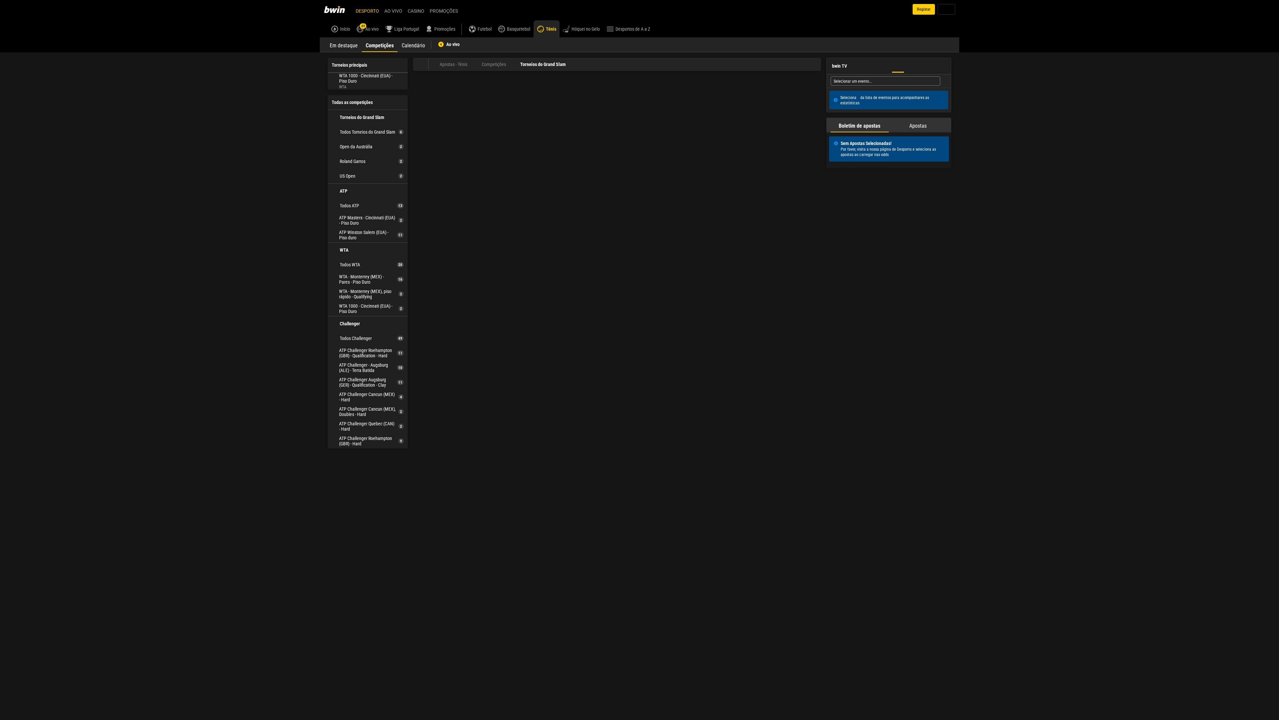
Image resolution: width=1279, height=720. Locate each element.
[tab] (344, 44)
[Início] (338, 9)
